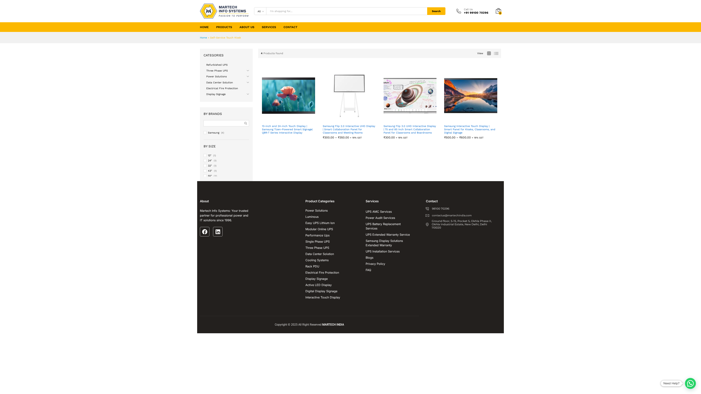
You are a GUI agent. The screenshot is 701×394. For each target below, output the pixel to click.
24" (210, 160)
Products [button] (224, 27)
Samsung (213, 132)
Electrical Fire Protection (222, 88)
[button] (292, 117)
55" (210, 175)
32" (210, 165)
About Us (247, 27)
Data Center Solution (219, 82)
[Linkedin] (218, 231)
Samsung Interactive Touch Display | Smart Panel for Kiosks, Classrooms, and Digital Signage (469, 129)
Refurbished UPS (217, 64)
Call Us (468, 9)
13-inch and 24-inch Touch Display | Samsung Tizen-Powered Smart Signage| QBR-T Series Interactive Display (287, 129)
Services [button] (269, 27)
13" (209, 155)
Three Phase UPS (217, 70)
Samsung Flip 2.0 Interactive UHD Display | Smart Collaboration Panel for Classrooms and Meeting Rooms (349, 129)
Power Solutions (216, 76)
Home (204, 27)
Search (436, 11)
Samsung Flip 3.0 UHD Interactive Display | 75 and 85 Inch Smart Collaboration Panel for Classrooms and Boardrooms (410, 129)
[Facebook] (204, 231)
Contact (290, 27)
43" (210, 170)
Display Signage (216, 94)
